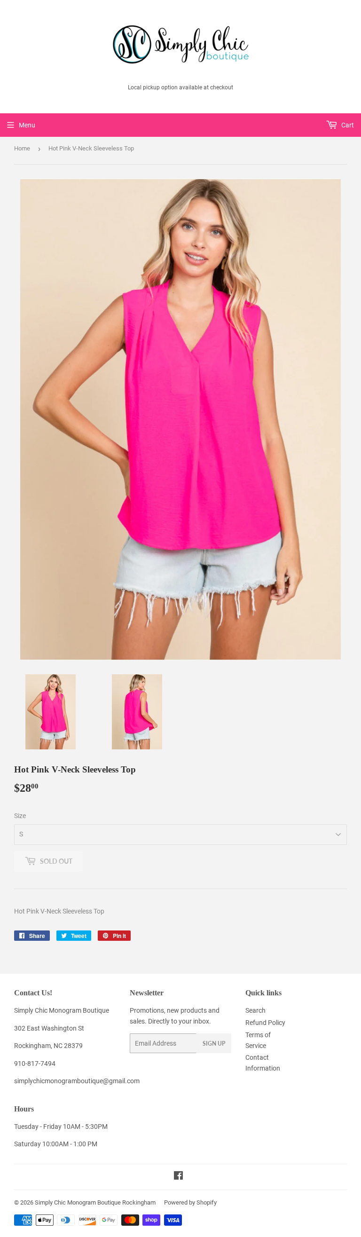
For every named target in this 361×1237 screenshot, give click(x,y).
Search (255, 1010)
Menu (27, 125)
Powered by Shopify (190, 1202)
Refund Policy (265, 1022)
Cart (347, 125)
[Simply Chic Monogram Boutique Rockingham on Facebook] (178, 1177)
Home (22, 148)
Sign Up (214, 1043)
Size (20, 815)
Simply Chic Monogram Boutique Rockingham (95, 1202)
